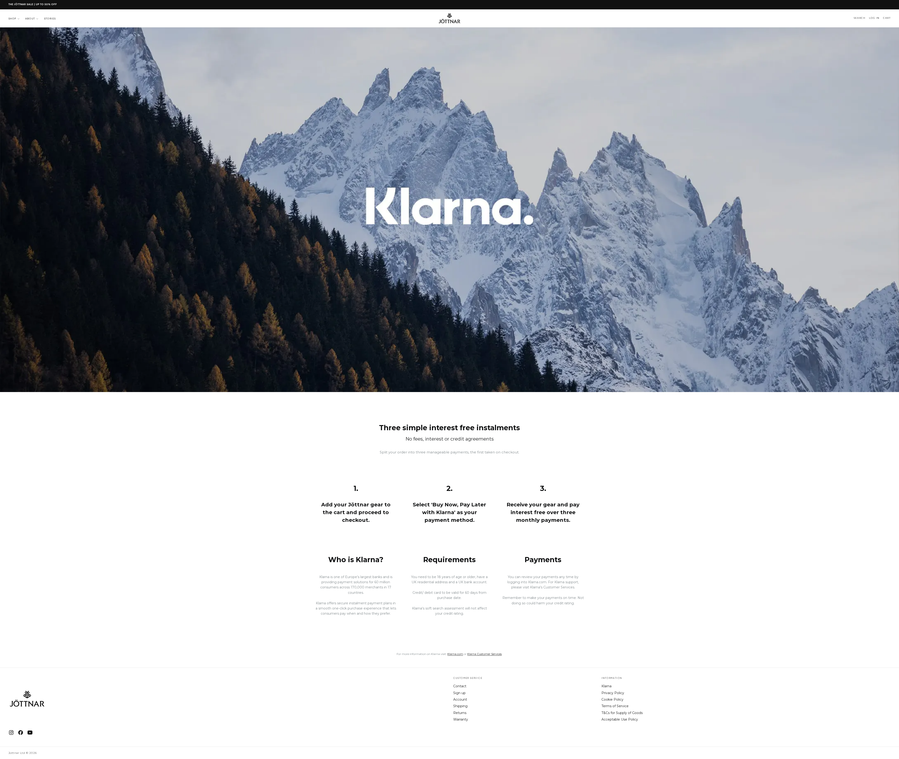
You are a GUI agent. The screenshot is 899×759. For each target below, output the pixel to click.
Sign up (459, 693)
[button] (859, 18)
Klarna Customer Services (484, 654)
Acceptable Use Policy (619, 719)
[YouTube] (30, 732)
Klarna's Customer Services (552, 587)
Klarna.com (537, 582)
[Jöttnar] (27, 698)
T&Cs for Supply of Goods (622, 713)
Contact (459, 686)
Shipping (460, 706)
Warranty (460, 719)
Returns (459, 713)
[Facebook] (20, 732)
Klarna (606, 686)
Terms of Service (615, 706)
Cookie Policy (612, 699)
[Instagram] (11, 732)
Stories (50, 18)
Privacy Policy (612, 693)
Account (460, 699)
